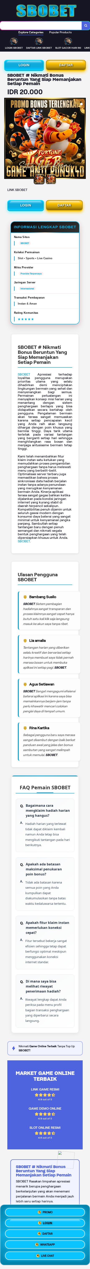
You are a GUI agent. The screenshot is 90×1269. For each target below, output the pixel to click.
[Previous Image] (7, 139)
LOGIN (24, 65)
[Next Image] (82, 139)
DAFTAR (66, 65)
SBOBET (24, 374)
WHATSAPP (47, 1246)
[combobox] (41, 25)
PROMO (48, 1211)
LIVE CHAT (47, 1257)
